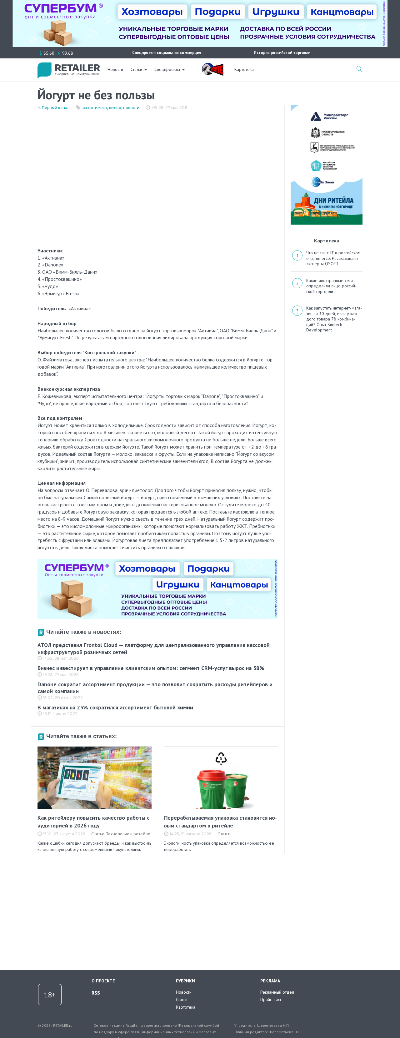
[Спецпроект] (212, 66)
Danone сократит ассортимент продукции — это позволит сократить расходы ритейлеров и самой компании (155, 688)
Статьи (136, 69)
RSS (96, 993)
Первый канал (56, 107)
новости (131, 107)
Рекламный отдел (277, 992)
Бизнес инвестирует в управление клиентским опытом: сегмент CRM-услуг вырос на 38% (151, 668)
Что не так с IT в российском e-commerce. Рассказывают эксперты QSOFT (333, 258)
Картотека (244, 69)
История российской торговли (282, 52)
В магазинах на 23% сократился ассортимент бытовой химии (115, 707)
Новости (115, 69)
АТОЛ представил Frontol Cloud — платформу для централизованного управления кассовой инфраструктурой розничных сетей (154, 648)
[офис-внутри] (158, 561)
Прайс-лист (270, 999)
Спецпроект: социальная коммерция (166, 52)
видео (115, 107)
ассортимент (94, 107)
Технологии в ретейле (128, 834)
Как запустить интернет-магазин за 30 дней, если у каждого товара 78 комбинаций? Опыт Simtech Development (334, 319)
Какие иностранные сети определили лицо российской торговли (331, 286)
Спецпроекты (167, 69)
